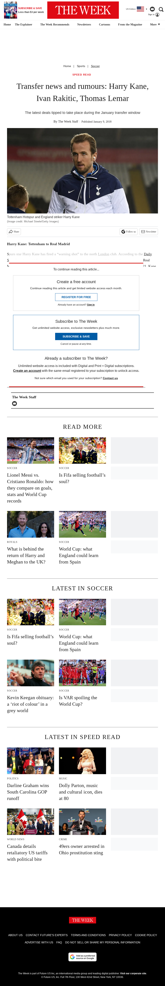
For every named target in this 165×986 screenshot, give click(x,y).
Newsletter (151, 231)
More (153, 24)
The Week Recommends (54, 24)
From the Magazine (130, 24)
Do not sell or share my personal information (102, 942)
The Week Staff (68, 121)
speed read (81, 75)
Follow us (131, 231)
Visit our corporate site (133, 973)
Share (16, 231)
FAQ (59, 942)
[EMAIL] (15, 403)
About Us (15, 935)
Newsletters (84, 24)
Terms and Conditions (88, 935)
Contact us (110, 378)
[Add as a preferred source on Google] (82, 956)
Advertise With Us (39, 942)
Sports (81, 66)
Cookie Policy (146, 935)
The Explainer (23, 24)
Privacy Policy (120, 935)
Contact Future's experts (47, 935)
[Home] (7, 24)
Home (67, 66)
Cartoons (104, 24)
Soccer (95, 66)
